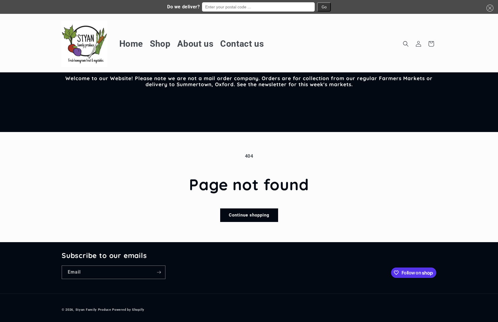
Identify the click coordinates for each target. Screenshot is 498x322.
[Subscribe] (158, 272)
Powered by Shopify (128, 310)
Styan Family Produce (93, 310)
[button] (488, 8)
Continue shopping (249, 215)
